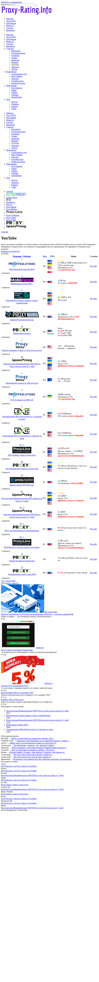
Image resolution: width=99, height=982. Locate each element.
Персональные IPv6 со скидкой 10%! (17, 693)
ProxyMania (11, 207)
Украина (15, 104)
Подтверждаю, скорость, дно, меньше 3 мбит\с (34, 745)
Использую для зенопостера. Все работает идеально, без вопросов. (42, 759)
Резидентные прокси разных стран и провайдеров (28, 715)
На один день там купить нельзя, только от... (33, 755)
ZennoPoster (16, 97)
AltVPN (9, 191)
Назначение (11, 72)
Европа (14, 106)
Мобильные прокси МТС (22, 284)
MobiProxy (10, 202)
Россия (14, 102)
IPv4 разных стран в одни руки (22, 455)
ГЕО (8, 99)
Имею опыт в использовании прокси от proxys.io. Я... (33, 743)
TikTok (14, 69)
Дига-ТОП (11, 21)
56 (22, 357)
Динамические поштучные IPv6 (22, 574)
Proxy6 (9, 205)
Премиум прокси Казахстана (22, 561)
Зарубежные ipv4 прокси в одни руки (21, 469)
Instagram (15, 60)
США (13, 109)
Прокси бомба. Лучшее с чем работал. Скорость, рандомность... (37, 752)
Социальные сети (19, 74)
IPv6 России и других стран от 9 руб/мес (22, 547)
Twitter (14, 58)
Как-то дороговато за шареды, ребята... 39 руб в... (33, 750)
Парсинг (15, 79)
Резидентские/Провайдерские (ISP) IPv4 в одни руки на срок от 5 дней (37, 711)
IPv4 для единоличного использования (22, 531)
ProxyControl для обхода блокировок (17, 650)
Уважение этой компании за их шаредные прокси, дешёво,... (43, 741)
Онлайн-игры (17, 81)
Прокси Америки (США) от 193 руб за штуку (22, 350)
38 (22, 462)
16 (22, 326)
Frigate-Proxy (11, 197)
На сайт (93, 266)
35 (22, 475)
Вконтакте (15, 51)
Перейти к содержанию (11, 2)
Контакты (10, 30)
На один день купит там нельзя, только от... (33, 757)
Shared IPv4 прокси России (22, 320)
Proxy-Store (11, 218)
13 (22, 554)
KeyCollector (16, 88)
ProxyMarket (11, 209)
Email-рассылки (18, 83)
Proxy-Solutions (12, 215)
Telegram (15, 67)
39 (21, 524)
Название (17, 256)
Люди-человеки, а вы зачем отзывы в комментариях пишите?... (39, 748)
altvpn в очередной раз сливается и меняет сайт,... (33, 738)
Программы (11, 85)
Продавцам (11, 23)
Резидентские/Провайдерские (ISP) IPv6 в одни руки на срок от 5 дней (37, 720)
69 (21, 537)
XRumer (14, 95)
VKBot (14, 92)
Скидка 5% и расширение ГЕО (14, 686)
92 (21, 507)
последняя (10, 581)
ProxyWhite (11, 220)
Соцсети (10, 48)
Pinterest (14, 62)
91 (21, 445)
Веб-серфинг (17, 76)
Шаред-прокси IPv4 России (22, 485)
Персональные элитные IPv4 (22, 269)
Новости (10, 26)
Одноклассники (18, 53)
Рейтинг (10, 19)
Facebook (15, 55)
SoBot (13, 90)
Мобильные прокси (22, 333)
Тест (45, 256)
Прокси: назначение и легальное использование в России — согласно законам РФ (37, 614)
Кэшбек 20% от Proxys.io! (12, 699)
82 (22, 491)
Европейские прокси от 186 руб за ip (22, 383)
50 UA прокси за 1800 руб (21, 400)
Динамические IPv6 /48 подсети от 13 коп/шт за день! (29, 729)
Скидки (9, 28)
